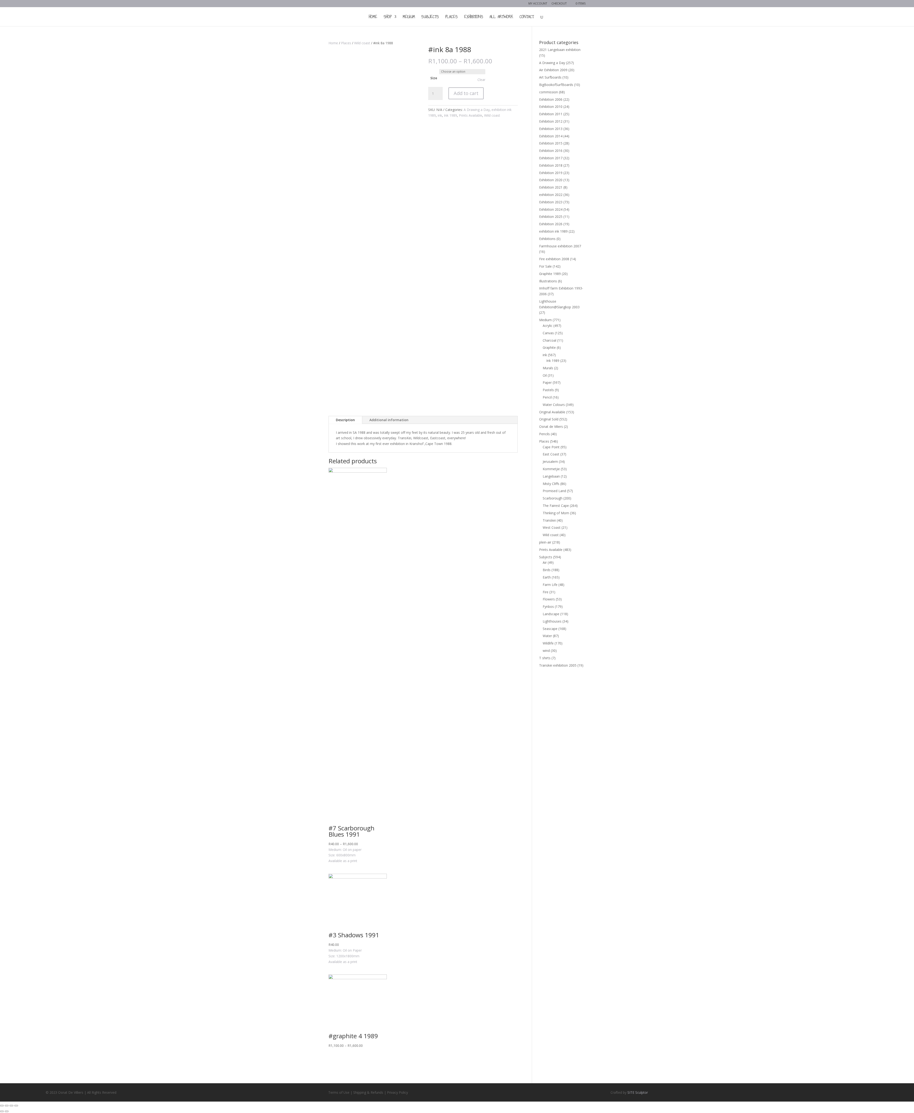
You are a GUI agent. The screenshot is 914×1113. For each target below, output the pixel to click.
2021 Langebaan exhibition (560, 49)
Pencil (547, 397)
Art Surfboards (550, 77)
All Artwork (501, 17)
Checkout (559, 3)
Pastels (548, 390)
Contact (527, 17)
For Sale (545, 266)
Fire (545, 592)
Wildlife (548, 643)
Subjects (430, 17)
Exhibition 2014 (550, 136)
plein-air (545, 542)
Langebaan (551, 476)
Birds (547, 570)
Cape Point (551, 447)
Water (547, 636)
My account (537, 3)
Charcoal (549, 340)
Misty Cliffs (551, 483)
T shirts (545, 658)
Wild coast (362, 43)
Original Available (552, 412)
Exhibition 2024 (550, 209)
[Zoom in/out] (16, 1105)
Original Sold (548, 419)
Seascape (550, 628)
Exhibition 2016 (550, 150)
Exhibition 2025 (550, 216)
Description (345, 420)
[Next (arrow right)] (7, 1111)
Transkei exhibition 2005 (557, 665)
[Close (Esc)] (2, 1105)
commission (548, 92)
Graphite (549, 347)
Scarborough (552, 498)
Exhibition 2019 (550, 172)
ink (440, 115)
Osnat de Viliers (551, 426)
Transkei (549, 520)
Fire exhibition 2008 (554, 259)
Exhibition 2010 (550, 106)
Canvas (548, 333)
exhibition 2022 (550, 194)
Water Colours (554, 404)
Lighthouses (552, 621)
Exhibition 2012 (550, 121)
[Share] (7, 1105)
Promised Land (554, 491)
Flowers (549, 599)
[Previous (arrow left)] (2, 1111)
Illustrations (548, 281)
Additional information (388, 420)
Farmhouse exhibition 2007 (560, 246)
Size (433, 78)
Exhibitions (473, 17)
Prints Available (470, 115)
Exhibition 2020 (550, 180)
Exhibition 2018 (550, 165)
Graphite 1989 (550, 273)
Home (373, 17)
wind (546, 650)
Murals (548, 368)
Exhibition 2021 (550, 187)
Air (545, 562)
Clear (481, 80)
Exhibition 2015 (550, 143)
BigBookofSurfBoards (556, 84)
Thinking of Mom (556, 513)
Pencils (544, 434)
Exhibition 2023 (550, 202)
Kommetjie (551, 469)
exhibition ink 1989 (553, 231)
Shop (388, 17)
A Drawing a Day (477, 109)
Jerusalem (550, 461)
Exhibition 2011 (550, 114)
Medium (409, 17)
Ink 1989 (450, 115)
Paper (547, 382)
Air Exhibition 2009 (553, 70)
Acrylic (547, 325)
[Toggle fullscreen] (11, 1105)
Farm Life (550, 584)
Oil (545, 375)
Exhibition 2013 (550, 128)
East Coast (551, 454)
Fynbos (548, 606)
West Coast (552, 527)
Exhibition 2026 (550, 224)
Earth (547, 577)
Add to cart (466, 93)
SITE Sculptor (637, 1092)
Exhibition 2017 (550, 158)
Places (451, 17)
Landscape (551, 614)
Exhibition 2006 (550, 99)
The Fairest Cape (556, 505)
